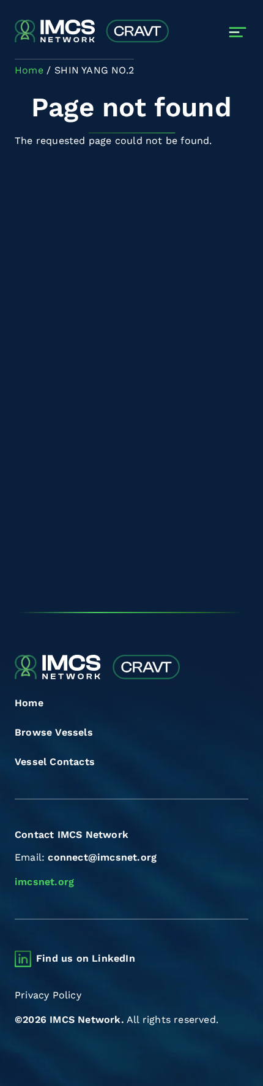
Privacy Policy (48, 995)
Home (29, 703)
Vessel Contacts (55, 761)
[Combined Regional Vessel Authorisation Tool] (92, 32)
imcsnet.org (44, 882)
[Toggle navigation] (237, 32)
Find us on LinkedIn (85, 958)
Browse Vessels (54, 732)
